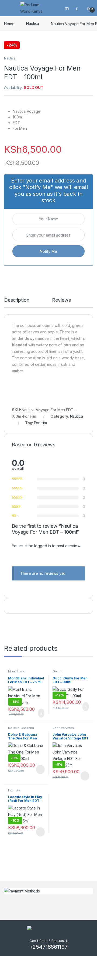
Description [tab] (16, 300)
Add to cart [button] (40, 713)
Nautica (32, 23)
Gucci (57, 671)
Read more (39, 769)
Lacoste (14, 790)
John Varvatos (63, 728)
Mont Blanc (16, 671)
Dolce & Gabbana (21, 728)
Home (9, 23)
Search (67, 8)
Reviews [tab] (61, 300)
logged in (42, 545)
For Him (40, 422)
